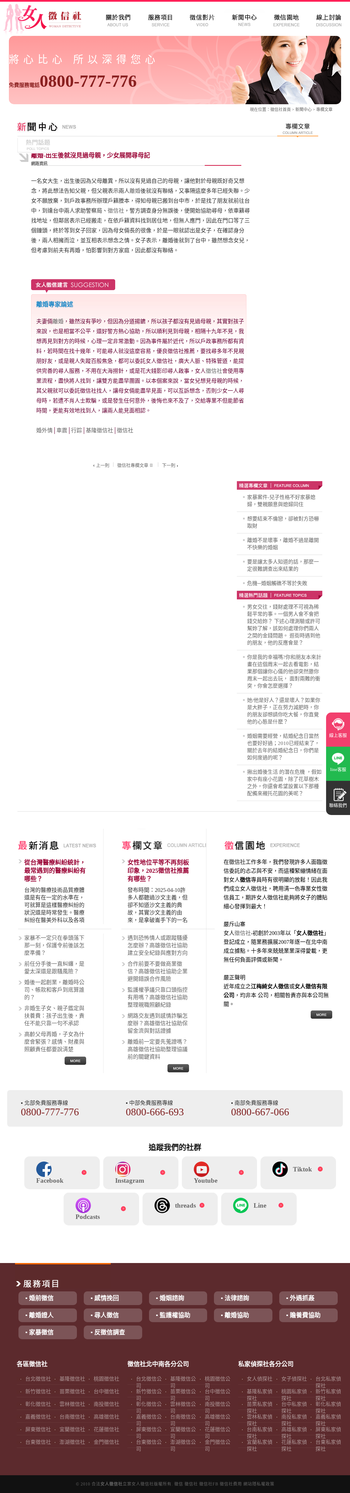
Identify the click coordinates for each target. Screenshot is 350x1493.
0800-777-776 (73, 81)
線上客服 (338, 735)
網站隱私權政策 (258, 1484)
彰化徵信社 (38, 1404)
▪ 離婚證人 (39, 1315)
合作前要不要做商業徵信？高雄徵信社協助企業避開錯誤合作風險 (157, 971)
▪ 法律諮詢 (235, 1298)
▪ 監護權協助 (173, 1315)
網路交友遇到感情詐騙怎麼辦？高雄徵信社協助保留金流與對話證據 (157, 1023)
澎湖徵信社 (72, 1442)
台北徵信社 (38, 1379)
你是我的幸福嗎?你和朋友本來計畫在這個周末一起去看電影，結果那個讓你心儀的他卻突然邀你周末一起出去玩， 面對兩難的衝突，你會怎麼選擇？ (284, 671)
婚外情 (44, 430)
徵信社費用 (231, 1484)
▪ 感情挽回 (105, 1298)
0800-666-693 (155, 1111)
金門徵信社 (106, 1442)
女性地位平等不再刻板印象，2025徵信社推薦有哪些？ (158, 870)
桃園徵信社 (106, 1379)
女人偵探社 (259, 1379)
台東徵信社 (38, 1442)
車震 (61, 430)
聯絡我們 (338, 805)
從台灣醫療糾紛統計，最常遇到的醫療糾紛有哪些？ (55, 870)
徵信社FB (208, 1484)
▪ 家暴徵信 (39, 1332)
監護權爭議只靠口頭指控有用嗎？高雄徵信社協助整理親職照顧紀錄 (157, 997)
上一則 (102, 465)
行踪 (76, 430)
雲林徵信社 (72, 1404)
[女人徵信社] (50, 20)
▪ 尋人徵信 (105, 1315)
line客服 (338, 769)
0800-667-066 (260, 1111)
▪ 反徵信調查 (108, 1332)
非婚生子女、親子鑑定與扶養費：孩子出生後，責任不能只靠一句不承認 (54, 1015)
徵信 (178, 1484)
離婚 (135, 191)
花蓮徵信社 (106, 1429)
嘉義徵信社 (38, 1417)
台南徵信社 (72, 1417)
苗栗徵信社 (72, 1391)
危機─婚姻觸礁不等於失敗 (277, 583)
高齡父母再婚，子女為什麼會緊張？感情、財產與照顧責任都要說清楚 (54, 1041)
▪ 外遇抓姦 (300, 1298)
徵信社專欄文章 (132, 465)
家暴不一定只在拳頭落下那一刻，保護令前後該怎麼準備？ (54, 945)
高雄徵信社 (106, 1417)
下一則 (168, 465)
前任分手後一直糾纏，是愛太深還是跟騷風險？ (54, 967)
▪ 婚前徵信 (39, 1298)
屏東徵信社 (38, 1429)
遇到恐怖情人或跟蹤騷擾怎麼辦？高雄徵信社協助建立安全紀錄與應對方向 (157, 945)
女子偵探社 (294, 1379)
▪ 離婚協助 (235, 1315)
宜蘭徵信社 (72, 1429)
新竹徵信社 (38, 1391)
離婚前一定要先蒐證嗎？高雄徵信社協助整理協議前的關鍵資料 (157, 1049)
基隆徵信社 (99, 430)
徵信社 (276, 109)
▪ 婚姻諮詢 (170, 1298)
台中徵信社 (106, 1391)
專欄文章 (324, 109)
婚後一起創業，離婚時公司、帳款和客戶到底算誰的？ (54, 989)
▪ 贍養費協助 (303, 1315)
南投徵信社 (106, 1404)
